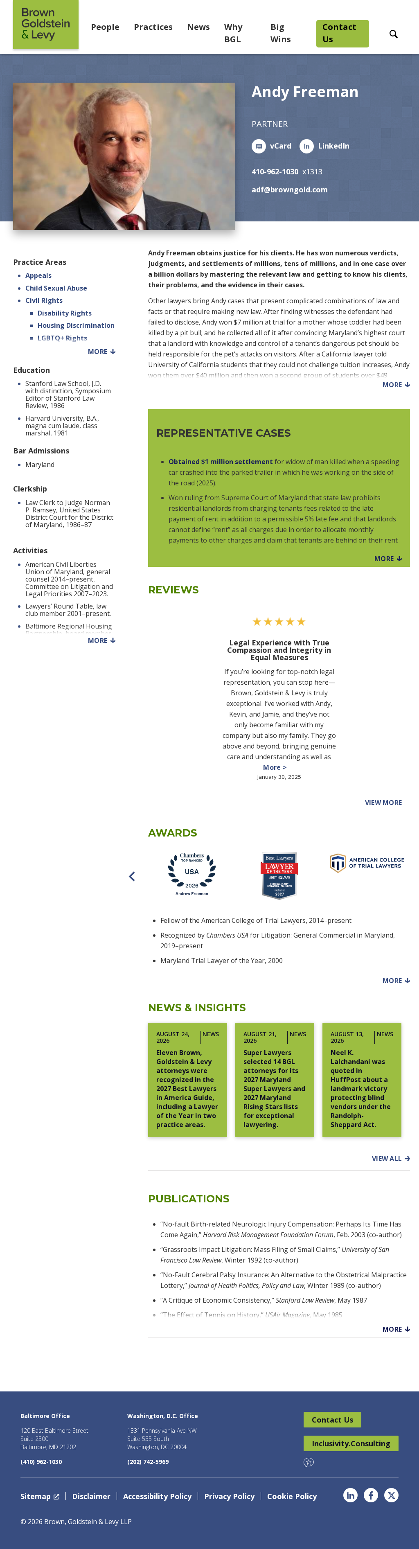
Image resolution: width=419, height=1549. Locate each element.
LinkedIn (333, 146)
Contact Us (332, 1420)
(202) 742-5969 (148, 1462)
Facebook (371, 1495)
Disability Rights (65, 313)
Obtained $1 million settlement (221, 461)
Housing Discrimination (76, 325)
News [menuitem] (198, 26)
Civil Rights (44, 300)
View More (387, 802)
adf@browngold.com (290, 189)
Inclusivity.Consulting (351, 1443)
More (97, 351)
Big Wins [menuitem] (280, 33)
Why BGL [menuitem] (233, 33)
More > (279, 766)
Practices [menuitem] (153, 26)
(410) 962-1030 (41, 1462)
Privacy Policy (229, 1496)
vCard (280, 146)
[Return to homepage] (46, 24)
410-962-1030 (275, 171)
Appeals (38, 275)
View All (387, 1158)
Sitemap (35, 1496)
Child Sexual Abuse (56, 288)
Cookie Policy (292, 1496)
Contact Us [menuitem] (339, 33)
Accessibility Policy (157, 1496)
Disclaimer (91, 1496)
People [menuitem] (105, 26)
